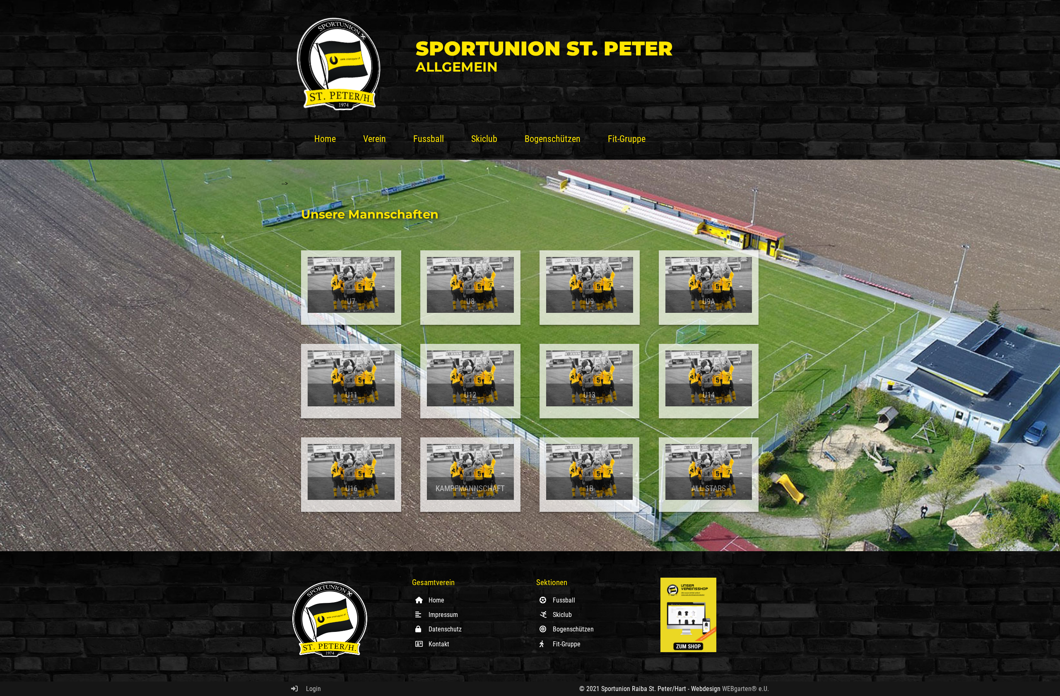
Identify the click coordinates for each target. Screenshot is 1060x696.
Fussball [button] (428, 138)
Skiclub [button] (484, 138)
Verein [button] (374, 138)
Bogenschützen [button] (553, 138)
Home (325, 138)
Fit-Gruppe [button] (627, 138)
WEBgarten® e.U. (745, 689)
